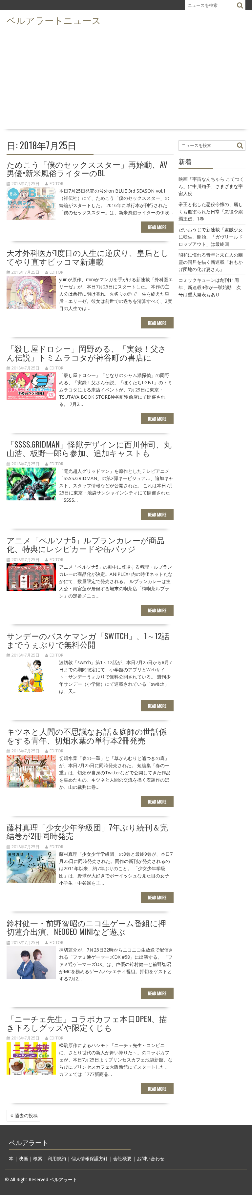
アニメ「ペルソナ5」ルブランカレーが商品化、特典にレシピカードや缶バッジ (85, 544)
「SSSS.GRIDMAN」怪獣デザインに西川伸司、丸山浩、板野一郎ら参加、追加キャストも (89, 448)
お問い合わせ (150, 1158)
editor (56, 183)
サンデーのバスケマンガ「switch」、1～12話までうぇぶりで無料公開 (88, 640)
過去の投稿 (26, 1115)
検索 (37, 1158)
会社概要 (122, 1158)
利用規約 (57, 1158)
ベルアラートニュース (54, 20)
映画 (23, 1158)
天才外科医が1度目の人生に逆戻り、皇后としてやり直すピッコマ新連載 (88, 256)
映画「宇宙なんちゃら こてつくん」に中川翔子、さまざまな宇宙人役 (211, 186)
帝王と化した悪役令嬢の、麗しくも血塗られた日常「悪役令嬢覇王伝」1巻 (210, 211)
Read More (157, 227)
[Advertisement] (126, 77)
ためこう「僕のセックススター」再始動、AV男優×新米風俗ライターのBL (87, 168)
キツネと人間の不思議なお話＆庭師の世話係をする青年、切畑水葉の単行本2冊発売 (87, 735)
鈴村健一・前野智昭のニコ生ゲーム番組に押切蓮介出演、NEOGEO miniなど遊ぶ (86, 927)
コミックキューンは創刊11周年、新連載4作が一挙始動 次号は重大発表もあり (209, 287)
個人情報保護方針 (89, 1158)
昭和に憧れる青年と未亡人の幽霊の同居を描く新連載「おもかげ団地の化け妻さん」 (210, 262)
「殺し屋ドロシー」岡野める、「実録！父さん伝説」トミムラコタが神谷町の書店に (86, 352)
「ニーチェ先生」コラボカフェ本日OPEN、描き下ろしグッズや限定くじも (87, 1023)
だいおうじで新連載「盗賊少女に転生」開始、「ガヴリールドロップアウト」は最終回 (210, 236)
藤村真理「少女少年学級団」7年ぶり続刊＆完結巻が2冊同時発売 (87, 831)
